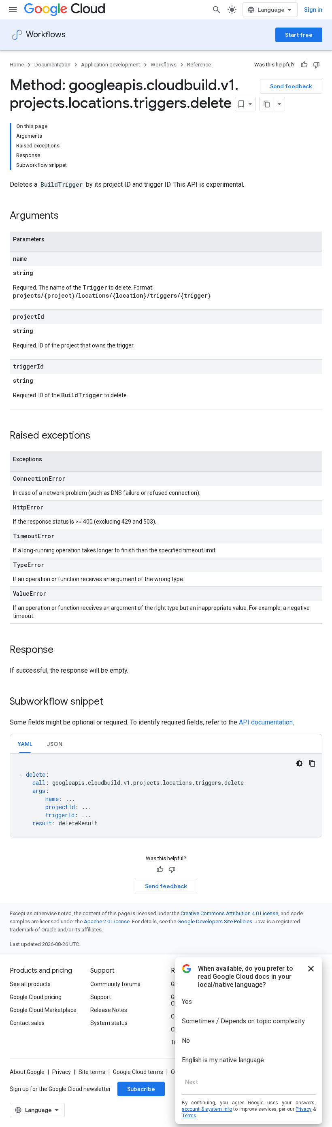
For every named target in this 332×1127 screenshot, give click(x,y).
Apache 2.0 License (107, 921)
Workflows (46, 35)
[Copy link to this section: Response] (61, 650)
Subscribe (141, 1089)
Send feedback (291, 86)
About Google (27, 1072)
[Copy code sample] (312, 763)
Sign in (313, 9)
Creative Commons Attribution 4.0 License (229, 913)
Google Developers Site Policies (214, 921)
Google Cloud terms (138, 1072)
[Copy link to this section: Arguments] (67, 216)
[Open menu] (13, 9)
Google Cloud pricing (36, 997)
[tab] (25, 743)
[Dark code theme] (299, 763)
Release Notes (108, 1010)
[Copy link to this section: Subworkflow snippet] (111, 702)
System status (109, 1023)
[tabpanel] (166, 795)
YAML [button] (24, 744)
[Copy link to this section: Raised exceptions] (98, 436)
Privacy (61, 1072)
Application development (110, 65)
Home (17, 65)
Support (100, 997)
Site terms (92, 1072)
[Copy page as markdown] (267, 104)
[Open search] (216, 10)
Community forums (115, 984)
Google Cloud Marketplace (43, 1010)
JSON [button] (54, 744)
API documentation (266, 722)
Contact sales (27, 1023)
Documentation (52, 65)
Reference (199, 65)
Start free (299, 34)
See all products (30, 984)
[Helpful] (304, 65)
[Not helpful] (316, 65)
